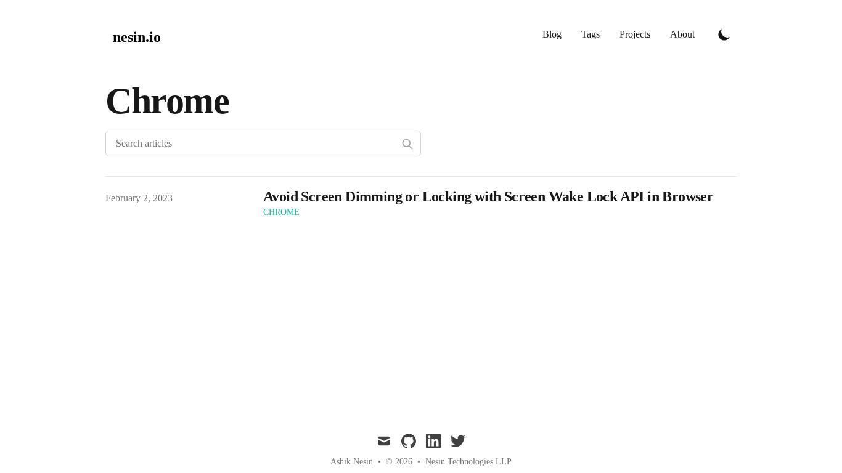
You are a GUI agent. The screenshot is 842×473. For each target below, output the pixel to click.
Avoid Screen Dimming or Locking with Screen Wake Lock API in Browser (488, 196)
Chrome (281, 212)
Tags (590, 34)
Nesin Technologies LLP (468, 461)
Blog (552, 34)
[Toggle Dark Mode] (724, 34)
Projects (634, 34)
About (682, 34)
